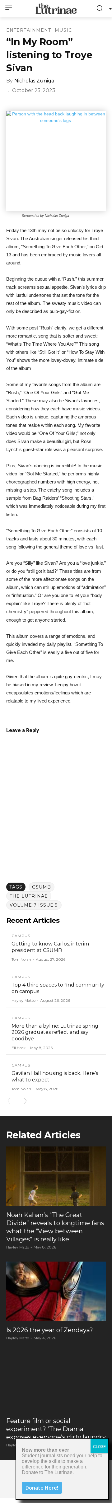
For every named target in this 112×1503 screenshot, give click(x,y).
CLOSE (99, 1447)
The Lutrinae (29, 896)
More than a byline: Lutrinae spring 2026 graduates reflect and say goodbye (55, 1032)
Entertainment (28, 30)
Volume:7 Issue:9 (34, 905)
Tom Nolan (21, 959)
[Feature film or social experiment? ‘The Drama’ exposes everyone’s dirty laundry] (56, 1382)
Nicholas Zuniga (34, 81)
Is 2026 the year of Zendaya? (49, 1330)
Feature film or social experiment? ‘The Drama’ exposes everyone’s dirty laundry (56, 1429)
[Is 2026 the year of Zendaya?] (56, 1291)
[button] (101, 8)
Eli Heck (19, 1047)
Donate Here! (42, 1487)
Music (63, 30)
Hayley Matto (23, 1000)
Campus (21, 936)
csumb (41, 887)
